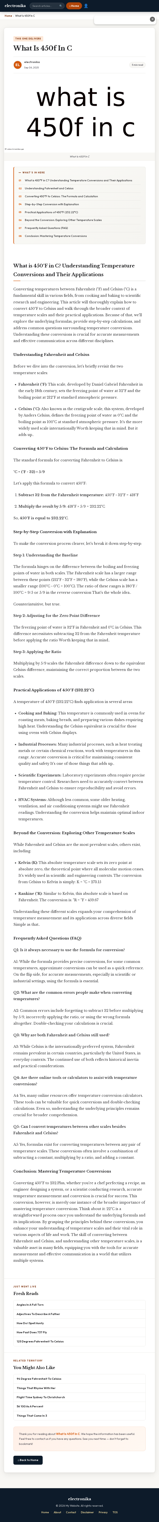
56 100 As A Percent (30, 1406)
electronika (15, 6)
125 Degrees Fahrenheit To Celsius (40, 1341)
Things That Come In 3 (32, 1415)
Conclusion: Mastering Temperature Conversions (56, 236)
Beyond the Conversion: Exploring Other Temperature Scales (63, 220)
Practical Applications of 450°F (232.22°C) (51, 212)
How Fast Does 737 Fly (32, 1332)
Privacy (103, 1512)
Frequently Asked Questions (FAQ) (46, 228)
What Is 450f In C (68, 1434)
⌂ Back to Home (28, 1460)
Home (45, 1512)
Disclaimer (87, 1512)
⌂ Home (74, 5)
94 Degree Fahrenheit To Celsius (39, 1379)
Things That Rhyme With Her (36, 1388)
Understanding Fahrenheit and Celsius (49, 188)
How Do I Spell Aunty (30, 1323)
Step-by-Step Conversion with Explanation (52, 204)
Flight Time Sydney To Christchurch (41, 1397)
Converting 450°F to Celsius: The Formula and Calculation (61, 196)
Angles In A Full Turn (30, 1304)
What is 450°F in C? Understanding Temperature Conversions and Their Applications (78, 180)
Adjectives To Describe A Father (38, 1314)
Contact (71, 1512)
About (57, 1512)
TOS (115, 1512)
